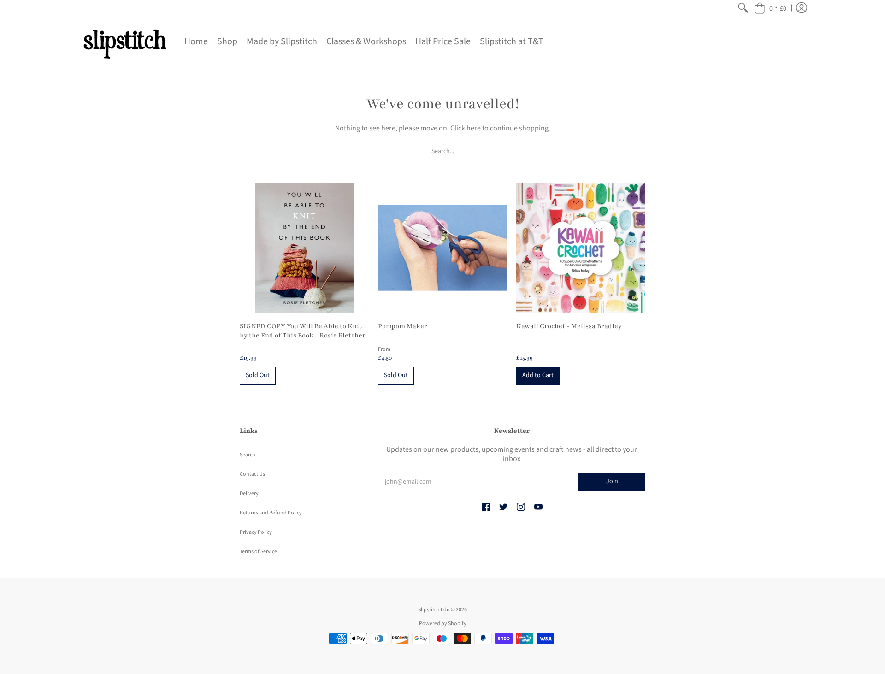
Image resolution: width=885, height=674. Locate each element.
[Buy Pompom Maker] (442, 248)
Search (247, 455)
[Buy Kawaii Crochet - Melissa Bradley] (580, 248)
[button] (770, 8)
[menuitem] (743, 8)
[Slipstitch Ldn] (124, 41)
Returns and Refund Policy (271, 513)
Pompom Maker (402, 326)
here (473, 128)
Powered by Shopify (442, 623)
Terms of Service (258, 552)
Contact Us (252, 474)
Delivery (249, 493)
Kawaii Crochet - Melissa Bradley (569, 326)
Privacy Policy (256, 532)
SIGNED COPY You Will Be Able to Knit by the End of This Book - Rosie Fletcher (303, 331)
